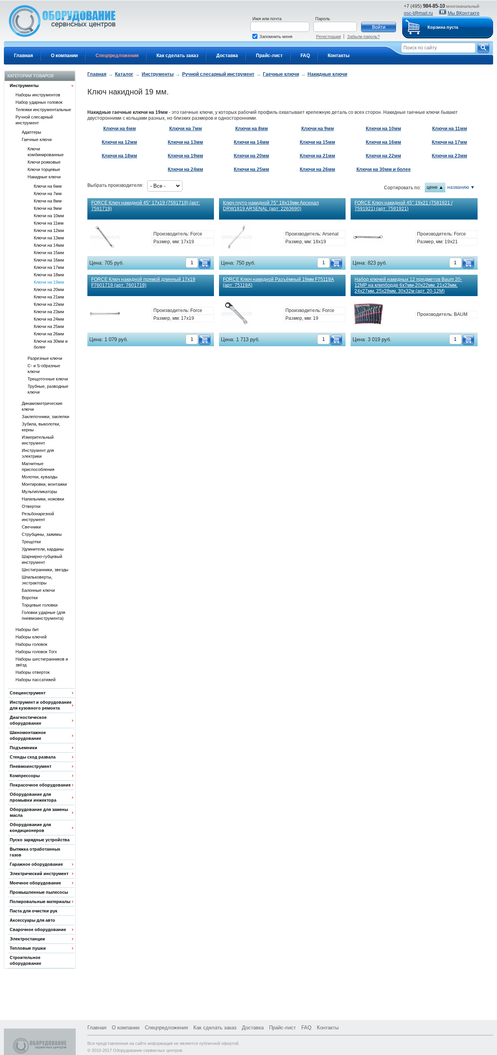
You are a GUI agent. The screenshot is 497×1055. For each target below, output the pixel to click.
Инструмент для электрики (38, 453)
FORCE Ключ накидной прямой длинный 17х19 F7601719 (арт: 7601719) (143, 282)
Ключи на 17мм (49, 267)
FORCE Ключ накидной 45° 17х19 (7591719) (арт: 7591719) (145, 205)
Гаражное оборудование (36, 864)
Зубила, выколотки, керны (41, 427)
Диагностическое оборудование (28, 720)
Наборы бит (27, 629)
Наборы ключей (31, 637)
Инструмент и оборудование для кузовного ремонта (40, 705)
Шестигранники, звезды (45, 569)
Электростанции (27, 938)
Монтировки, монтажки (44, 484)
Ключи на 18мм (49, 274)
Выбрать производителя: (115, 185)
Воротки (30, 597)
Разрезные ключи (45, 358)
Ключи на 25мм (49, 326)
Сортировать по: (402, 187)
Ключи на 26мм (49, 333)
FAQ (305, 55)
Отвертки (31, 506)
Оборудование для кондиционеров (30, 827)
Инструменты (24, 85)
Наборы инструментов (38, 94)
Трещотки (31, 541)
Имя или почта (267, 18)
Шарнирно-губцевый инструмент (42, 559)
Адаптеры (31, 132)
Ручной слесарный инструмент (34, 120)
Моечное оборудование (35, 883)
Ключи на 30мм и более (51, 344)
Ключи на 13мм (49, 237)
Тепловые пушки (28, 948)
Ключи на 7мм (48, 193)
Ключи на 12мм (49, 230)
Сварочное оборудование (38, 929)
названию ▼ (461, 187)
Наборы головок (31, 644)
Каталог (124, 74)
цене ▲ (435, 187)
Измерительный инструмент (38, 440)
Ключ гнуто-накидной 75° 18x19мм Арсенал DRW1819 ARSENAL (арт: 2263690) (271, 205)
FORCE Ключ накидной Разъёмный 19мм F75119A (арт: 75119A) (278, 282)
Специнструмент (27, 693)
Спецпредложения (117, 55)
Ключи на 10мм (49, 215)
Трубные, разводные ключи (48, 389)
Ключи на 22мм (49, 304)
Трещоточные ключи (48, 379)
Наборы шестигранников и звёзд (42, 662)
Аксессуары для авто (32, 920)
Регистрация (328, 36)
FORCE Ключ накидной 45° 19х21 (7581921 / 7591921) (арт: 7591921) (403, 205)
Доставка (227, 55)
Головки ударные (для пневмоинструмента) (43, 615)
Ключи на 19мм (49, 282)
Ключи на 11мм (49, 223)
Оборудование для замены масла (39, 812)
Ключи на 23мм (49, 311)
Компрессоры (25, 775)
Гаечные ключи (37, 139)
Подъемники (23, 747)
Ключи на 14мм (49, 245)
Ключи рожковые (44, 162)
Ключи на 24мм (49, 319)
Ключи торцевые (44, 169)
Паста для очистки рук (33, 911)
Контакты (338, 55)
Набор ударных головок (39, 102)
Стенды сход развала (33, 757)
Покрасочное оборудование (40, 785)
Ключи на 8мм (48, 201)
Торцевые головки (39, 605)
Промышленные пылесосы (39, 892)
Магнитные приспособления (38, 466)
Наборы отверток (33, 672)
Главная (23, 55)
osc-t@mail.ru (418, 13)
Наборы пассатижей (36, 679)
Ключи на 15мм (49, 252)
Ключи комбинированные (46, 151)
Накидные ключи (44, 176)
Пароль (322, 18)
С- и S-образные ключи (44, 368)
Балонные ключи (38, 590)
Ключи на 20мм (49, 289)
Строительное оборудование (25, 960)
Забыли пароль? (363, 36)
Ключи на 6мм (48, 186)
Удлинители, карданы (43, 549)
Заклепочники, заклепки (45, 416)
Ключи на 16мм (49, 260)
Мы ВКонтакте (464, 13)
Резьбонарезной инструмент (38, 516)
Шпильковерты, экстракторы (37, 580)
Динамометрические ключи (42, 406)
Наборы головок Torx (36, 651)
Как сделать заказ (177, 55)
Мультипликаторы (39, 491)
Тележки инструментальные (43, 109)
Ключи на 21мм (49, 297)
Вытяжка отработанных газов (35, 852)
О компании (64, 55)
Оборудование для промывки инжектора (33, 797)
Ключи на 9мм (48, 208)
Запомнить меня (275, 36)
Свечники (31, 527)
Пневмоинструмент (30, 766)
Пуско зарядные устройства (40, 839)
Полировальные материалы (40, 901)
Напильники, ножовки (43, 499)
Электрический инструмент (39, 873)
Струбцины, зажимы (42, 534)
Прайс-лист (269, 55)
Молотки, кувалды (39, 476)
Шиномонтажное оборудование (28, 735)
